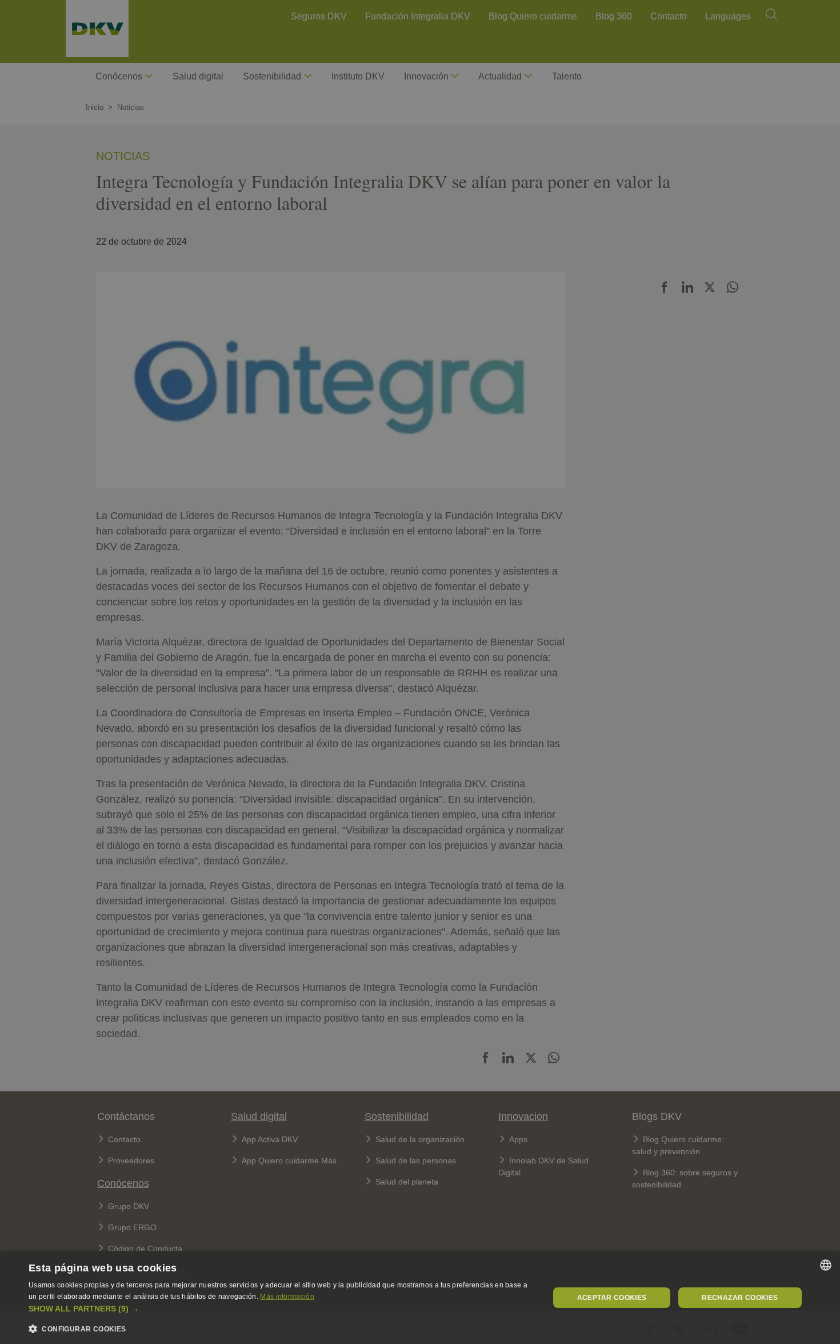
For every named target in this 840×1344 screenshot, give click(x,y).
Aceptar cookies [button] (612, 1298)
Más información (287, 1297)
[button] (281, 1309)
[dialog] (420, 1297)
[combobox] (825, 1265)
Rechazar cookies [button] (740, 1298)
